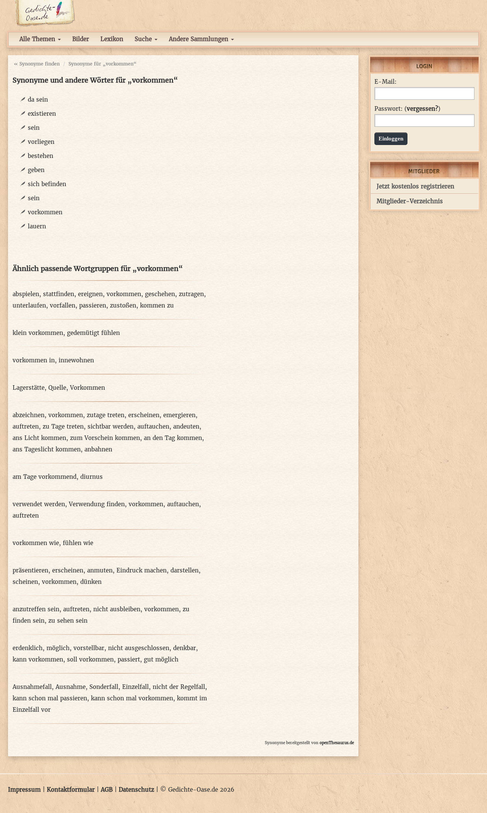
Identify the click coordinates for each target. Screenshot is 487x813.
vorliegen (41, 141)
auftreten (26, 426)
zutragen (191, 294)
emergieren (179, 415)
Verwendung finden (97, 504)
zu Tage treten (63, 426)
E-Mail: (385, 81)
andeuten (186, 426)
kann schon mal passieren (50, 698)
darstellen (184, 570)
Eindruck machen (141, 570)
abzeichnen (29, 415)
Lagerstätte (29, 387)
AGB (107, 789)
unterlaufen (29, 305)
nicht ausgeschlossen (138, 648)
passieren (92, 305)
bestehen (40, 155)
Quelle (57, 387)
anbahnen (98, 449)
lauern (37, 226)
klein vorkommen (38, 332)
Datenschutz (136, 789)
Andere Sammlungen (199, 39)
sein (34, 127)
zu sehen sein (68, 620)
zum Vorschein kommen (105, 438)
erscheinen (143, 415)
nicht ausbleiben (116, 609)
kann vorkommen (38, 659)
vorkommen (45, 212)
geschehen (160, 294)
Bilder (80, 39)
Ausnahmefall (32, 686)
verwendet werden (39, 504)
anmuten (100, 570)
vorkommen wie (36, 543)
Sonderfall (103, 686)
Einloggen (391, 139)
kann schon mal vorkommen (132, 698)
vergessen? (422, 108)
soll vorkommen (90, 659)
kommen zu (157, 305)
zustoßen (123, 305)
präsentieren (30, 570)
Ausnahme (71, 686)
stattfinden (58, 294)
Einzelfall (135, 686)
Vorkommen (87, 387)
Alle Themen (38, 39)
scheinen (25, 581)
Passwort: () (407, 108)
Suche (144, 39)
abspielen (26, 294)
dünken (91, 581)
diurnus (91, 476)
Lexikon (111, 39)
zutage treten (105, 415)
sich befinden (47, 184)
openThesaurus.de (337, 742)
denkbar (184, 648)
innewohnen (76, 360)
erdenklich (28, 648)
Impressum (24, 789)
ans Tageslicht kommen (47, 449)
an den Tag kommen (173, 438)
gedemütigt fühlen (93, 332)
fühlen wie (78, 543)
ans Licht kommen (39, 438)
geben (36, 170)
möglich (58, 648)
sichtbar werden (111, 426)
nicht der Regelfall (179, 686)
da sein (38, 99)
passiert (129, 659)
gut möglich (161, 659)
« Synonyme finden (37, 64)
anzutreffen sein (36, 609)
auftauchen (153, 426)
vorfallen (62, 305)
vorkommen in (34, 360)
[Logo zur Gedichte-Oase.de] (44, 12)
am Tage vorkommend (44, 476)
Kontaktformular (71, 789)
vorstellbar (88, 648)
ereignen (90, 294)
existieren (42, 113)
